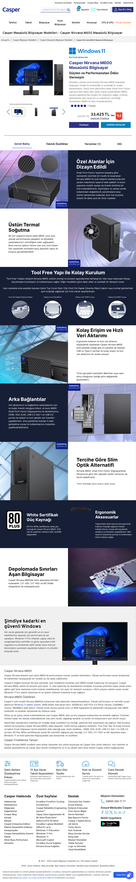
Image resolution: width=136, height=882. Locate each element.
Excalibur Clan (106, 3)
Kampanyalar (79, 3)
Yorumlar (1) (93, 144)
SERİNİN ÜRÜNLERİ (116, 124)
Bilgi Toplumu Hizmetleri (65, 866)
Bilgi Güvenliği (48, 866)
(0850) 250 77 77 (116, 801)
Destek (118, 3)
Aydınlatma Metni (107, 866)
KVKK (23, 866)
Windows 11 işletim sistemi (27, 704)
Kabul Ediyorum (123, 875)
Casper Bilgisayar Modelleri (24, 40)
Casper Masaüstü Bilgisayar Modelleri (56, 40)
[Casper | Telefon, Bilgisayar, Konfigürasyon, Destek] (20, 10)
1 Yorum (92, 105)
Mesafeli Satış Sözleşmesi (87, 866)
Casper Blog (92, 3)
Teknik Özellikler (57, 144)
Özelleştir (84, 124)
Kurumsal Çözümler (63, 3)
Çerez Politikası (34, 866)
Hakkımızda (128, 3)
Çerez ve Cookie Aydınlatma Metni (37, 878)
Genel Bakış (22, 144)
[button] (8, 112)
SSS (119, 144)
